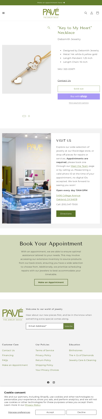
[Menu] (3, 13)
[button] (97, 13)
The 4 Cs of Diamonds (81, 355)
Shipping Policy (44, 365)
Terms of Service (45, 350)
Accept (50, 412)
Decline (81, 412)
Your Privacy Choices (47, 370)
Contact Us (64, 80)
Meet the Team (79, 166)
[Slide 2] (29, 116)
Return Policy (43, 360)
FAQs (5, 360)
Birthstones (75, 350)
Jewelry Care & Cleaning (82, 360)
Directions (66, 213)
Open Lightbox (49, 28)
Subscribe (69, 326)
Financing (7, 355)
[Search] (86, 13)
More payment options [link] (79, 103)
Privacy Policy (33, 405)
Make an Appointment (51, 282)
